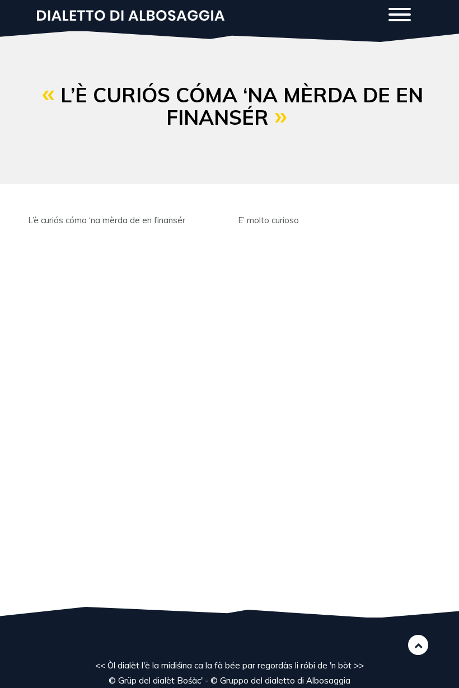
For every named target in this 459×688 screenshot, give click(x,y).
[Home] (135, 14)
